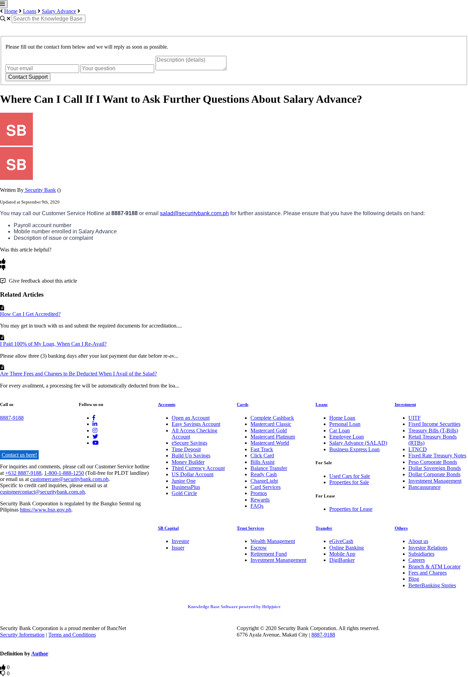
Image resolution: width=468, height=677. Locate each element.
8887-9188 (12, 418)
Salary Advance (59, 11)
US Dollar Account (192, 474)
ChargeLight (264, 481)
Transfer (324, 528)
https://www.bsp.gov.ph (45, 510)
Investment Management (434, 481)
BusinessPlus (186, 487)
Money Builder (188, 462)
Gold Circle (184, 493)
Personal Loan (344, 424)
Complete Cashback (272, 418)
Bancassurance (424, 487)
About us (418, 541)
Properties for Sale (349, 482)
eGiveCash (341, 541)
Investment (405, 404)
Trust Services (250, 528)
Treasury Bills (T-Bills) (433, 430)
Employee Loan (346, 437)
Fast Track (261, 449)
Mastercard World (269, 443)
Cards (242, 404)
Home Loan (342, 418)
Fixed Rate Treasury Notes (437, 455)
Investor (180, 541)
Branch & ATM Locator (434, 566)
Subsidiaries (421, 554)
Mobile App (342, 554)
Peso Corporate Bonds (432, 462)
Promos (258, 493)
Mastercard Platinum (272, 437)
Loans (29, 11)
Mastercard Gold (268, 430)
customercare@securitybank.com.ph (69, 479)
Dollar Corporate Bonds (434, 474)
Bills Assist (262, 462)
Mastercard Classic (270, 424)
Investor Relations (427, 548)
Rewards (260, 500)
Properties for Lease (350, 509)
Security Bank (40, 190)
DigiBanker (342, 560)
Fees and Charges (427, 573)
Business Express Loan (354, 449)
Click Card (262, 455)
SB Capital (168, 528)
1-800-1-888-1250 (64, 473)
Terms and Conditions (72, 635)
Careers (416, 560)
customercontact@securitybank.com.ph (42, 492)
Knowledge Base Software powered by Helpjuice (234, 606)
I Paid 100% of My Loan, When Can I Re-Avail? (53, 344)
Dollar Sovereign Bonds (434, 468)
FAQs (256, 506)
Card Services (265, 487)
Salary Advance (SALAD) (358, 443)
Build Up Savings (191, 455)
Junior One (184, 481)
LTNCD (417, 449)
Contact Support (28, 77)
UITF (414, 418)
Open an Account (191, 418)
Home (10, 11)
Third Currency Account (198, 468)
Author (39, 653)
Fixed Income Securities (434, 424)
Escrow (258, 548)
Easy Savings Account (196, 424)
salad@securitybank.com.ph (194, 213)
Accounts (166, 404)
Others (401, 528)
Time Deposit (186, 449)
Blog (413, 579)
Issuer (178, 548)
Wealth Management (272, 541)
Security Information (22, 635)
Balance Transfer (268, 468)
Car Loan (339, 430)
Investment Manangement (278, 560)
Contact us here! (19, 455)
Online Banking (346, 548)
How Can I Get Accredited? (30, 314)
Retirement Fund (268, 554)
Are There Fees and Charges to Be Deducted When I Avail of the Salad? (78, 374)
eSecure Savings (189, 443)
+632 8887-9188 (23, 473)
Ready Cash (263, 474)
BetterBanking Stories (432, 585)
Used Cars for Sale (349, 476)
